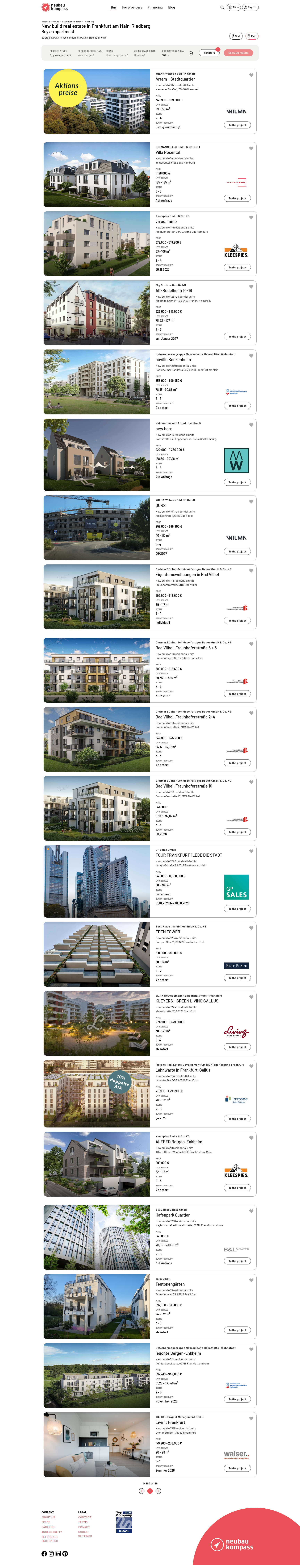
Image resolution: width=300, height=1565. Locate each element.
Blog (171, 7)
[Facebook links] (44, 1554)
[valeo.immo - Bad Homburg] (150, 243)
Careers (48, 1527)
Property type (58, 51)
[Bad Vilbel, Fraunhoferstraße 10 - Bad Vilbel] (150, 808)
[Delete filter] (191, 53)
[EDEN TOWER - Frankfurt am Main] (150, 954)
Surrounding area (173, 51)
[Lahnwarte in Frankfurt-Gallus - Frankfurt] (150, 1093)
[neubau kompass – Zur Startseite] (54, 7)
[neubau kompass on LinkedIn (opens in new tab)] (58, 1553)
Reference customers (50, 1538)
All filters (211, 51)
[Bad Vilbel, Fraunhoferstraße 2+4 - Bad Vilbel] (150, 739)
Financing (155, 7)
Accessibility (51, 1531)
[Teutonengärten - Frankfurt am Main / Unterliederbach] (150, 1306)
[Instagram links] (51, 1554)
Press (46, 1522)
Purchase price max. (90, 51)
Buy (114, 7)
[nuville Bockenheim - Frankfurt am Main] (150, 381)
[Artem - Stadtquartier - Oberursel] (150, 101)
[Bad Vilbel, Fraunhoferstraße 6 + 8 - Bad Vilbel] (150, 670)
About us (48, 1517)
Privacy (84, 1527)
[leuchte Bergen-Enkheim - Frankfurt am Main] (150, 1375)
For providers (132, 7)
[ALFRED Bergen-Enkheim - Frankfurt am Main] (150, 1164)
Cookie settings (85, 1534)
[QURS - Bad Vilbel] (150, 527)
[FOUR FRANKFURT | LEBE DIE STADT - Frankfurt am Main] (150, 881)
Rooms (109, 51)
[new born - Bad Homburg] (150, 455)
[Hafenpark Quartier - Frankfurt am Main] (150, 1237)
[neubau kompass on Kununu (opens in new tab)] (124, 1522)
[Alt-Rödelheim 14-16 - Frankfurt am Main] (150, 312)
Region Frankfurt (50, 21)
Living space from (144, 51)
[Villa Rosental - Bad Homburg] (150, 174)
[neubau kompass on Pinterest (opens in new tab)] (65, 1554)
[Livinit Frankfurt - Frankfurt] (150, 1444)
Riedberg (89, 21)
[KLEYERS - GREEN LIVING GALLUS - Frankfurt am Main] (150, 1023)
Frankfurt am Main (71, 21)
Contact (84, 1517)
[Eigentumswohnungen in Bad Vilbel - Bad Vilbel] (150, 596)
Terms (83, 1522)
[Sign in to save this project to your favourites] (251, 75)
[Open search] (222, 7)
